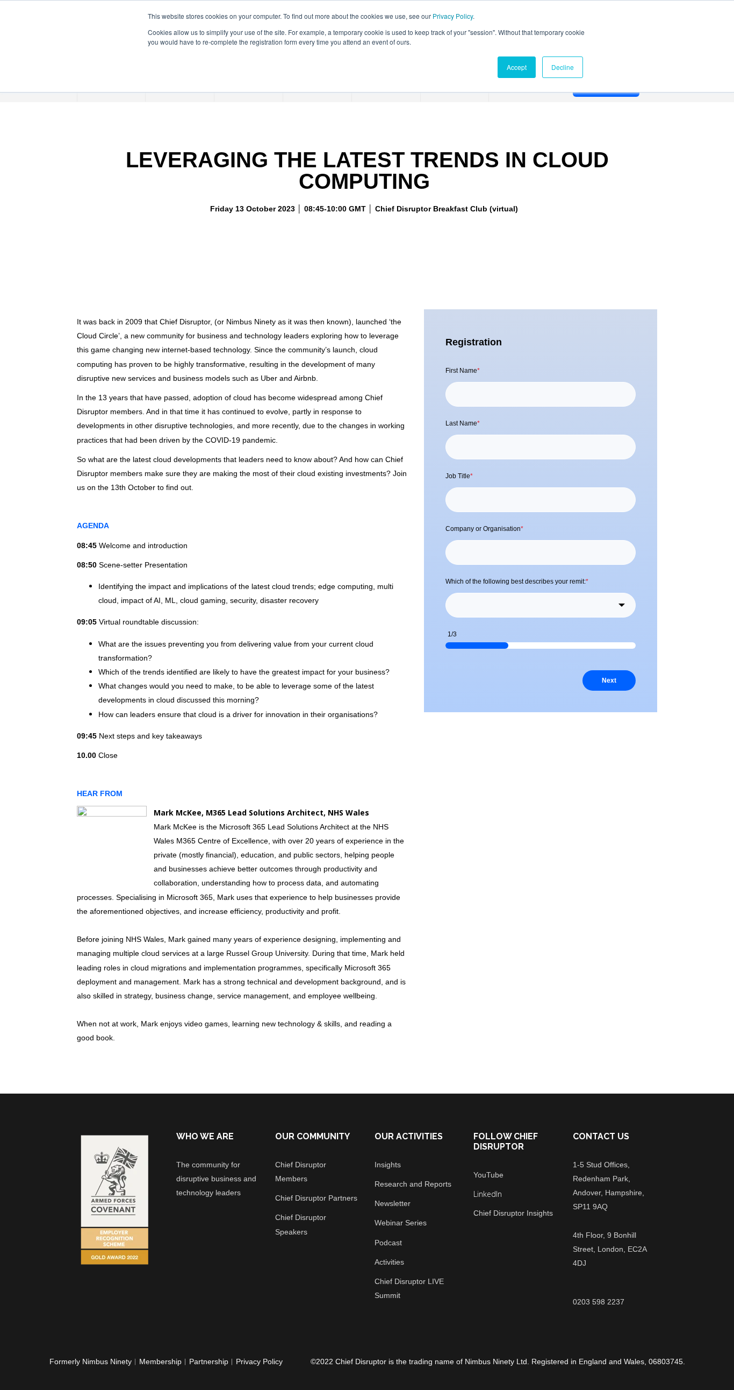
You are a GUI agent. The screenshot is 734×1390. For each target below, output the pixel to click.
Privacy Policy (453, 15)
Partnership (208, 1361)
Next (609, 680)
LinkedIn (487, 1194)
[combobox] (540, 605)
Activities (389, 1262)
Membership (160, 1361)
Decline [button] (562, 67)
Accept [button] (517, 67)
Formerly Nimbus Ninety (90, 1361)
